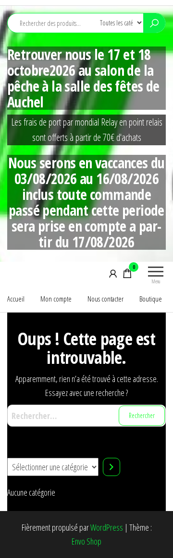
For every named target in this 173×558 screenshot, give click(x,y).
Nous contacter (105, 298)
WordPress (106, 527)
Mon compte (56, 298)
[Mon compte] (113, 273)
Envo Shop (86, 541)
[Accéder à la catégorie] (111, 467)
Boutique (150, 298)
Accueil (16, 298)
